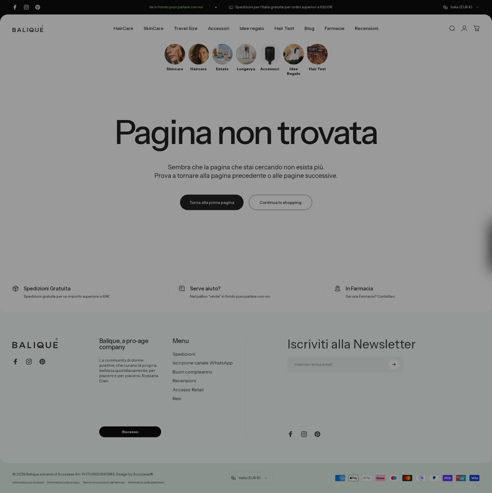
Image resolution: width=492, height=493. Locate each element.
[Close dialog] (340, 171)
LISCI (296, 254)
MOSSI (296, 272)
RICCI (296, 235)
